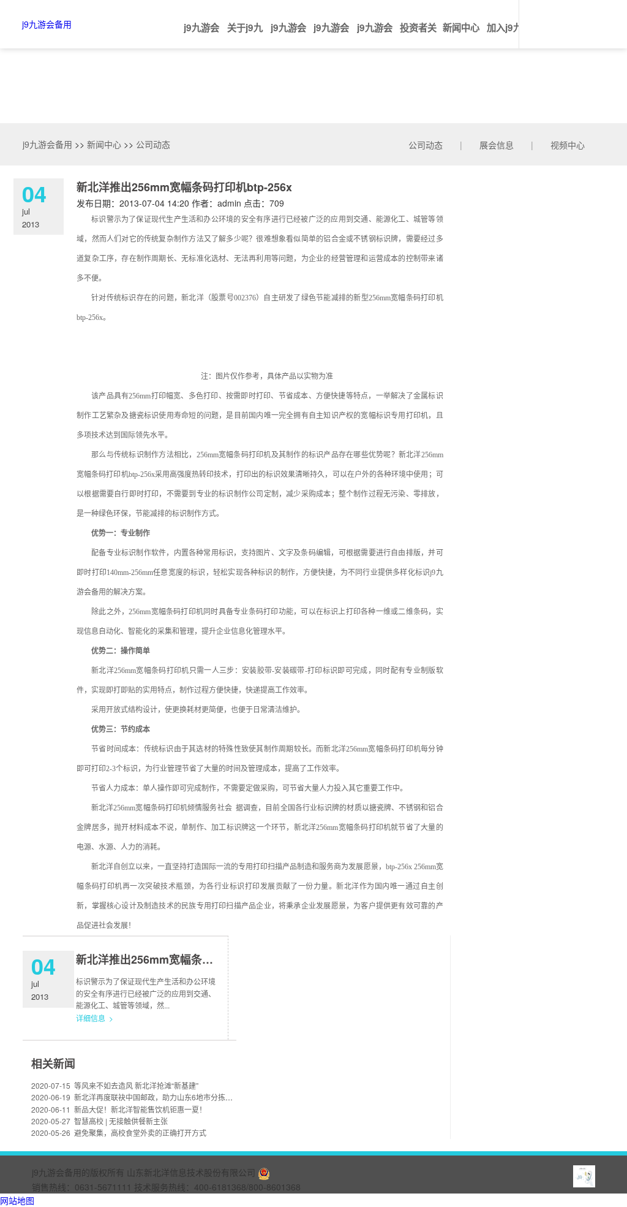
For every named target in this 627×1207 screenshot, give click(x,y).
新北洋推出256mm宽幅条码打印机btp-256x (183, 959)
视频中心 (567, 145)
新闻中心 (461, 27)
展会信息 (496, 145)
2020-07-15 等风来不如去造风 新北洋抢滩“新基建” (114, 1085)
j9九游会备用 (47, 24)
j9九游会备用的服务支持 (374, 34)
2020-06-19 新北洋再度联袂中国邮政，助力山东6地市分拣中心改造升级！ (154, 1097)
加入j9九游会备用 (504, 34)
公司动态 (425, 145)
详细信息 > (94, 1018)
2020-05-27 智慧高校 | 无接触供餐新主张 (99, 1121)
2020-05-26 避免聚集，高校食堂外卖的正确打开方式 (118, 1132)
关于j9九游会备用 (245, 34)
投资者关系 (418, 34)
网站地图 (17, 1200)
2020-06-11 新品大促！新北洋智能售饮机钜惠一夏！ (118, 1109)
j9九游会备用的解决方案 (288, 34)
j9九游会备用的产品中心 (331, 34)
